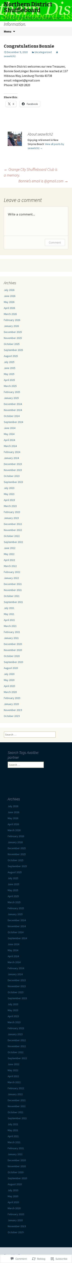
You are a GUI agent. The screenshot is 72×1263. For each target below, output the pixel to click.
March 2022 (10, 566)
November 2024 (13, 410)
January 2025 (11, 398)
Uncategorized (43, 52)
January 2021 (11, 638)
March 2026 (10, 314)
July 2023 (9, 488)
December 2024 (13, 404)
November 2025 (13, 338)
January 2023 (11, 518)
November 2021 (13, 590)
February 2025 (12, 392)
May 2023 (9, 494)
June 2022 (9, 548)
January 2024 (11, 458)
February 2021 (12, 632)
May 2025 (9, 374)
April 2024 (9, 440)
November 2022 (13, 530)
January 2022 (11, 578)
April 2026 (9, 308)
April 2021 (9, 620)
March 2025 (10, 386)
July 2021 (9, 608)
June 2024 (9, 428)
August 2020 (11, 668)
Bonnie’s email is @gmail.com (43, 180)
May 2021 (9, 614)
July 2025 (9, 362)
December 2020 (13, 644)
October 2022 (12, 536)
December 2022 (13, 524)
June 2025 (9, 368)
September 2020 (13, 662)
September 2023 (13, 482)
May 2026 (9, 302)
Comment (55, 242)
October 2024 (12, 416)
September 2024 (13, 422)
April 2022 (9, 560)
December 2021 (13, 584)
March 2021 (10, 626)
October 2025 (12, 344)
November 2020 (13, 650)
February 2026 (12, 320)
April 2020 (9, 686)
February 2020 (12, 698)
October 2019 (12, 716)
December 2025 (13, 332)
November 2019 (13, 710)
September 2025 (13, 350)
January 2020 (11, 704)
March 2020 (10, 692)
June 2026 (9, 296)
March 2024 (10, 446)
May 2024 (9, 434)
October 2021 (12, 596)
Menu (7, 31)
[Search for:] (65, 31)
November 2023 (13, 470)
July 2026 (9, 290)
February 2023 (12, 512)
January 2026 (11, 326)
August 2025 (11, 356)
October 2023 (12, 476)
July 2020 (9, 674)
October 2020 (12, 656)
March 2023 (10, 506)
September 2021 (13, 602)
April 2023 (9, 500)
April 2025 (9, 380)
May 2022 (9, 554)
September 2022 (13, 542)
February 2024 (12, 452)
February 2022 (12, 572)
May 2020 (9, 680)
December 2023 (13, 464)
